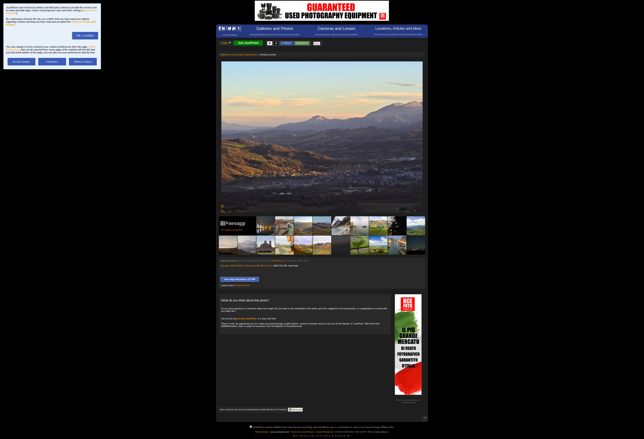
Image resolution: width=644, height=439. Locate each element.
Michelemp (278, 260)
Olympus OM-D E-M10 (232, 265)
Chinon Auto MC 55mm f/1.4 (258, 265)
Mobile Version (262, 432)
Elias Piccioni (242, 285)
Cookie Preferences (324, 432)
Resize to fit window (324, 67)
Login (225, 42)
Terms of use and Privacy (302, 432)
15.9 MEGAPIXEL (324, 206)
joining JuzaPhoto (247, 318)
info (412, 403)
